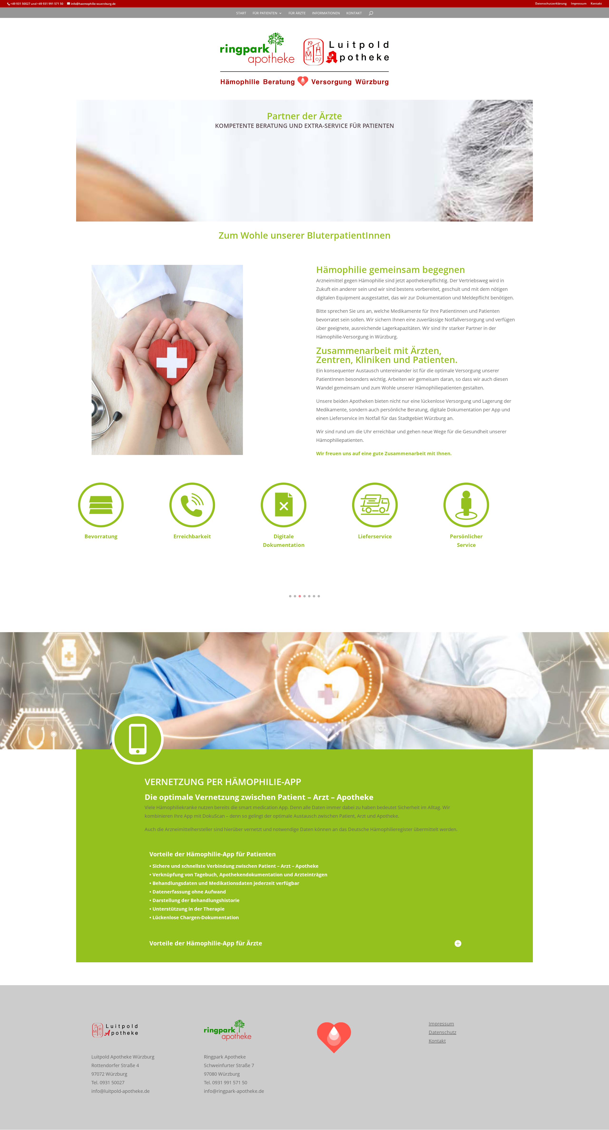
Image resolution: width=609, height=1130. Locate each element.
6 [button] (314, 596)
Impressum (578, 3)
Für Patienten (265, 13)
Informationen (326, 13)
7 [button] (319, 596)
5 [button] (309, 596)
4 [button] (304, 596)
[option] (121, 513)
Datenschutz (442, 1032)
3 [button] (300, 596)
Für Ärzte (297, 13)
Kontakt (596, 3)
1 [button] (290, 596)
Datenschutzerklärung (551, 3)
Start (241, 13)
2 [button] (295, 596)
